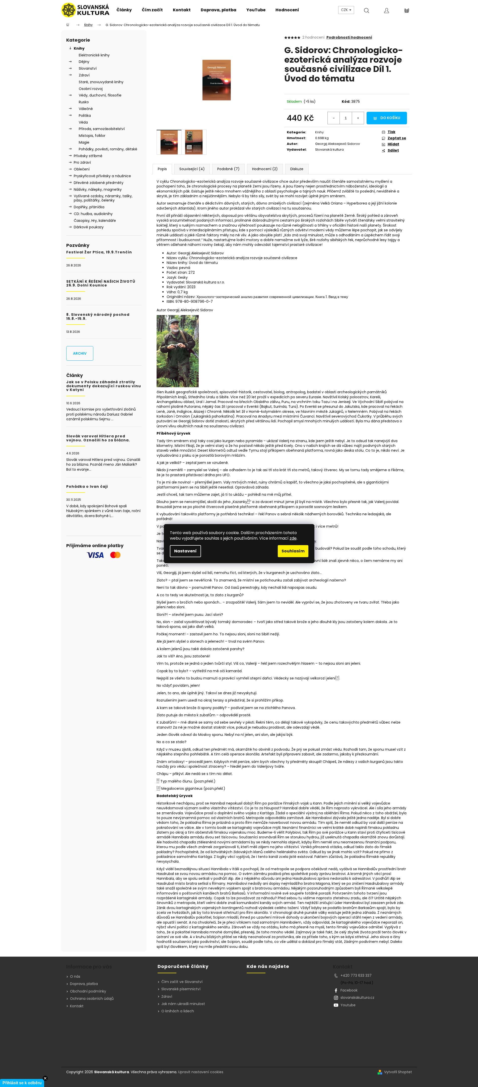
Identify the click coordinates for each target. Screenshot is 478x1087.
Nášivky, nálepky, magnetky (98, 189)
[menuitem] (124, 10)
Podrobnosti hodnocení (349, 37)
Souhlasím (293, 551)
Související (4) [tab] (192, 168)
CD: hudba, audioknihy (93, 213)
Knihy (79, 48)
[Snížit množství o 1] (334, 118)
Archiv (80, 353)
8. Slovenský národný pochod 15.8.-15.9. (97, 317)
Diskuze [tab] (296, 168)
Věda (83, 122)
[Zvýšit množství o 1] (358, 118)
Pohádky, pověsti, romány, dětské (108, 149)
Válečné (86, 108)
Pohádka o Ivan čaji (87, 486)
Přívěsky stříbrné (88, 155)
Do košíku (390, 117)
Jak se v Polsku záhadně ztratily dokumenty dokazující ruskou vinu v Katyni (103, 386)
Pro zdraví (82, 162)
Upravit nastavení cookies (200, 1071)
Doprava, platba (84, 983)
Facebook (349, 990)
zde (293, 538)
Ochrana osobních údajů (92, 998)
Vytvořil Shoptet (398, 1072)
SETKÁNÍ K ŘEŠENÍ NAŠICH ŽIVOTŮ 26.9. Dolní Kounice (100, 283)
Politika (85, 115)
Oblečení (82, 169)
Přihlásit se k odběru (22, 1083)
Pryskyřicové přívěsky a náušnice (102, 175)
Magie (84, 142)
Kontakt (77, 1006)
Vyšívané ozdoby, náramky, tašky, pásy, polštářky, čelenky (103, 198)
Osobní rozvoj (91, 88)
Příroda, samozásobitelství (102, 128)
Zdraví (84, 75)
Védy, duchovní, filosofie (100, 95)
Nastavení (185, 551)
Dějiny (84, 61)
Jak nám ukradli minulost (183, 1004)
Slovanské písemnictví (180, 989)
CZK (345, 9)
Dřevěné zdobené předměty (98, 182)
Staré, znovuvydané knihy (101, 81)
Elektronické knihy (94, 55)
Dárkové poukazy (89, 227)
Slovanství (88, 68)
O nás (75, 976)
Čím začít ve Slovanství (181, 981)
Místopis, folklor (92, 135)
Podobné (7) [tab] (228, 168)
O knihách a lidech (177, 1011)
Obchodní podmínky (88, 991)
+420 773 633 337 (356, 975)
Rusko (84, 102)
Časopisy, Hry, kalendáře (95, 220)
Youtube (348, 1005)
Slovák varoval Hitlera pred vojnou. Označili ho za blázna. (98, 438)
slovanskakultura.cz (357, 997)
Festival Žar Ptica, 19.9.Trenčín (99, 252)
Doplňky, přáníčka (89, 207)
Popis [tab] (162, 168)
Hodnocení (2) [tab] (265, 168)
